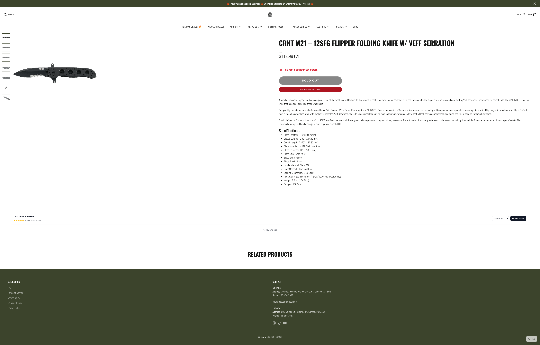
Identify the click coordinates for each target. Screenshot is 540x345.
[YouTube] (285, 323)
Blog (355, 26)
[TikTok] (279, 323)
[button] (310, 89)
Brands (340, 26)
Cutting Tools (276, 26)
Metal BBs (253, 26)
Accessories (300, 26)
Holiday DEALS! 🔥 (192, 26)
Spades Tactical (274, 336)
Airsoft (234, 26)
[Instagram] (274, 323)
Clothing (321, 26)
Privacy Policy (14, 308)
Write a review (518, 218)
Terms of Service (15, 292)
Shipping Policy (15, 303)
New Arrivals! (216, 26)
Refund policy (14, 297)
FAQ (9, 287)
